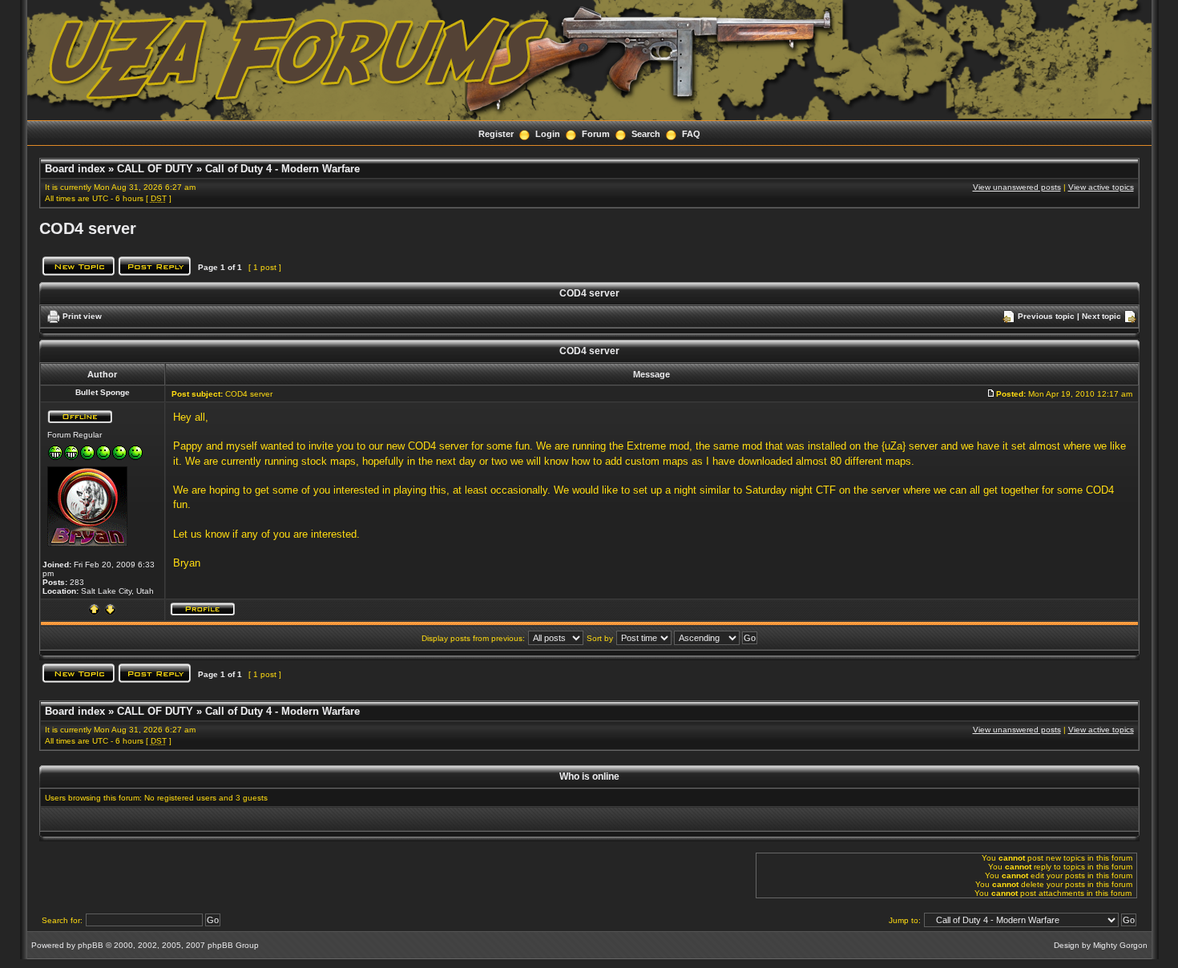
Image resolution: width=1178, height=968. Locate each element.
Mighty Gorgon (1120, 945)
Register (496, 134)
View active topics (1101, 187)
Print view (82, 316)
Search (645, 134)
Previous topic (1046, 316)
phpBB (90, 945)
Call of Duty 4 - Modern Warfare (282, 169)
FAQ (691, 134)
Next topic (1101, 316)
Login (547, 134)
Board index (75, 169)
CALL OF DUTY (155, 169)
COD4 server (87, 228)
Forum (596, 134)
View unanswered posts (1017, 187)
